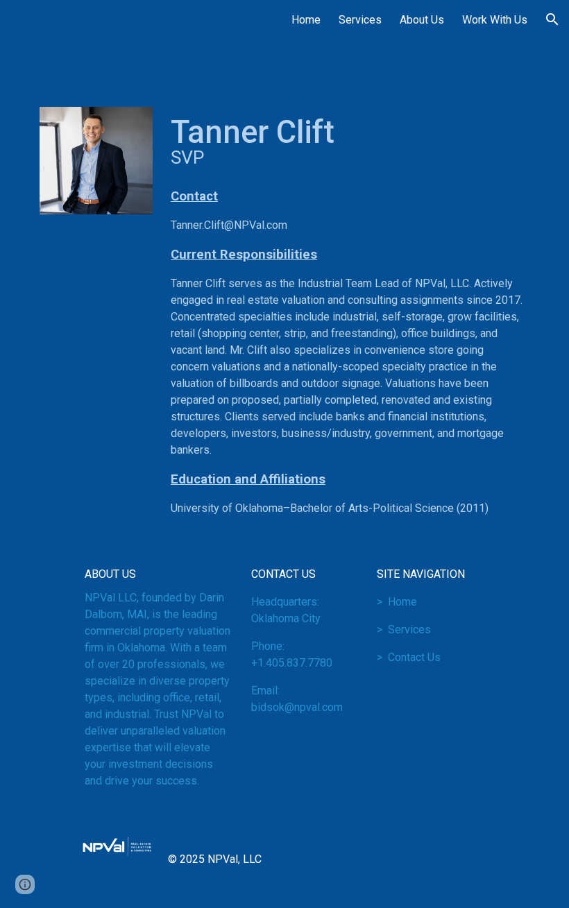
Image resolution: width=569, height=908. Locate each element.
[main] (347, 142)
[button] (552, 19)
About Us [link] (422, 19)
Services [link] (360, 19)
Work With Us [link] (494, 19)
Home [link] (306, 19)
